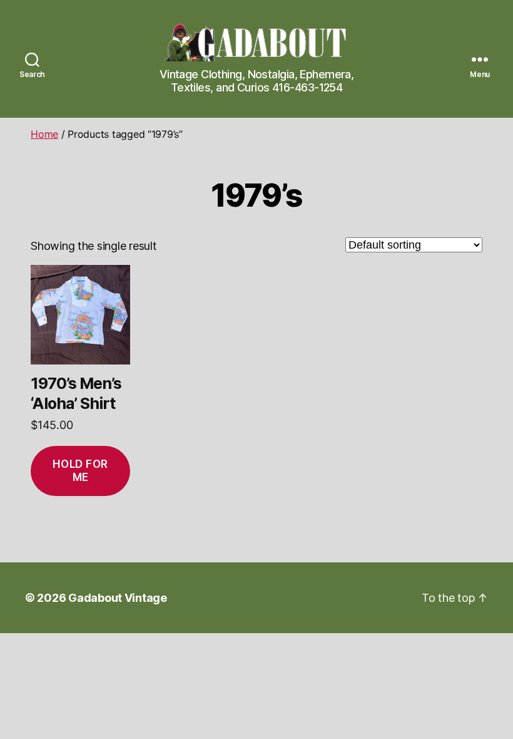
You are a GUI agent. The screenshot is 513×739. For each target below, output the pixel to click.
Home (44, 134)
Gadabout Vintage (117, 597)
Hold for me (80, 470)
